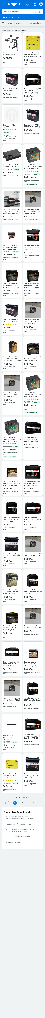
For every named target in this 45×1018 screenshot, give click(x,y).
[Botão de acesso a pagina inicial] (15, 4)
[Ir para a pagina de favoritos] (28, 4)
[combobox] (22, 11)
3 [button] (18, 803)
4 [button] (22, 803)
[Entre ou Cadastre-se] (41, 4)
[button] (35, 12)
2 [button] (14, 803)
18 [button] (34, 803)
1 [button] (11, 803)
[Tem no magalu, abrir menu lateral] (4, 4)
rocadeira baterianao (23, 836)
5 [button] (26, 803)
